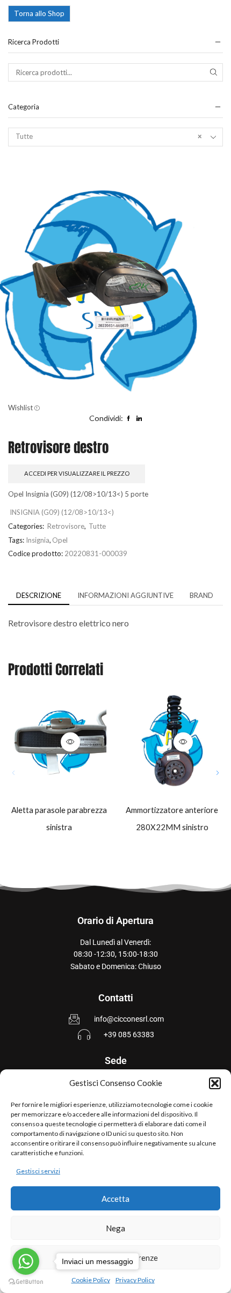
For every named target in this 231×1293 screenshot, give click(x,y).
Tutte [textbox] (109, 136)
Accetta (115, 1198)
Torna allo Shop (39, 13)
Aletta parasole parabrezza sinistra (59, 818)
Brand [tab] (201, 595)
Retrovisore (65, 526)
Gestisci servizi (38, 1171)
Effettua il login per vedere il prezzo (48, 741)
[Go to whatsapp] (25, 1261)
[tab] (38, 595)
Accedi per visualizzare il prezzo (76, 473)
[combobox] (115, 137)
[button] (215, 1083)
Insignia (37, 540)
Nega (115, 1228)
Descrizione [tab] (38, 595)
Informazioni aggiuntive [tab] (125, 595)
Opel (60, 540)
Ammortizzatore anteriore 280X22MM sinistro (172, 818)
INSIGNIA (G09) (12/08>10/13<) (62, 512)
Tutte (97, 526)
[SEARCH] (214, 72)
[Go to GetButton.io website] (26, 1282)
